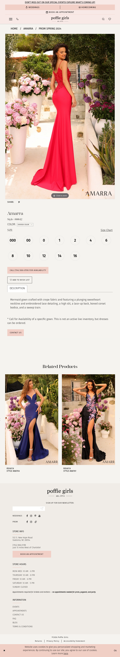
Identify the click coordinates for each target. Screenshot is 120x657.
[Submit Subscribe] (42, 508)
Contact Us (16, 332)
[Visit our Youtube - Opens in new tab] (39, 515)
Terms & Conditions (23, 627)
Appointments (20, 611)
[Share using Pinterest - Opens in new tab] (19, 202)
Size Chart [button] (107, 230)
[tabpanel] (60, 116)
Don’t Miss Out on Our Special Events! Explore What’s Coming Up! (60, 2)
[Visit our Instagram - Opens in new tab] (31, 515)
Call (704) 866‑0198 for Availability (28, 270)
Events (16, 607)
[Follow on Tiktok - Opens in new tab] (35, 521)
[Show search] (103, 19)
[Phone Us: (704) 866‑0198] (17, 19)
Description (17, 288)
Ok (115, 650)
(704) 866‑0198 (19, 545)
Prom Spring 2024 (50, 28)
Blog (15, 623)
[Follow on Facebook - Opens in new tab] (27, 521)
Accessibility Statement (74, 641)
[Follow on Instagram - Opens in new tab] (31, 521)
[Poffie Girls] (60, 19)
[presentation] (31, 419)
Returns (38, 641)
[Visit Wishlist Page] (109, 19)
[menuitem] (32, 7)
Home (14, 28)
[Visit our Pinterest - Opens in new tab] (35, 515)
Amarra (28, 28)
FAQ (14, 619)
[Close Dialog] (4, 650)
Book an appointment (31, 554)
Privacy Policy (53, 641)
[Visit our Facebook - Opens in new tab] (27, 515)
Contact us (18, 615)
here (66, 654)
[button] (10, 19)
